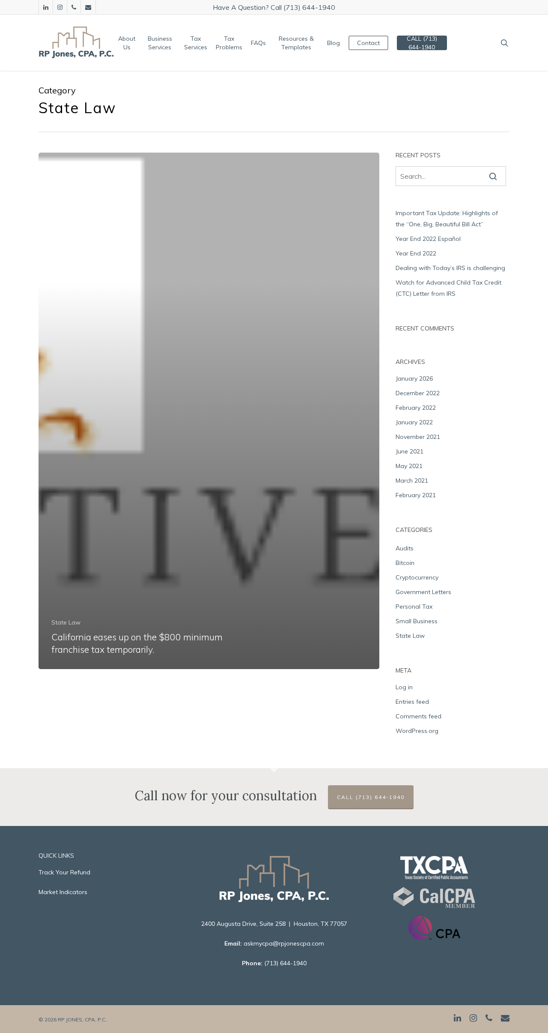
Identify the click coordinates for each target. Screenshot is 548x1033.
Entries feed (412, 702)
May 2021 (409, 466)
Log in (404, 687)
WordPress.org (417, 731)
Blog (333, 43)
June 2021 (409, 451)
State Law (65, 622)
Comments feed (418, 716)
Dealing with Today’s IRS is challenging (450, 268)
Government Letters (423, 592)
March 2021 (412, 480)
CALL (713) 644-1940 (422, 43)
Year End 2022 (416, 253)
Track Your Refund (64, 872)
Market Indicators (63, 892)
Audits (405, 548)
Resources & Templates (296, 43)
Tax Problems (229, 43)
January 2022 (414, 422)
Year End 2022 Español (428, 239)
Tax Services (195, 43)
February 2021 (416, 495)
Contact (368, 43)
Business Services (160, 43)
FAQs (258, 43)
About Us (126, 43)
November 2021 (418, 437)
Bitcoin (405, 563)
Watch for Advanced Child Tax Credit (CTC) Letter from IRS (448, 288)
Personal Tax (414, 606)
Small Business (417, 621)
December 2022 (418, 393)
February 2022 (416, 407)
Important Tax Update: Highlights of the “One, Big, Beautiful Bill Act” (447, 218)
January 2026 (414, 378)
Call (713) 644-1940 (371, 797)
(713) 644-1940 (285, 963)
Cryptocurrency (417, 577)
